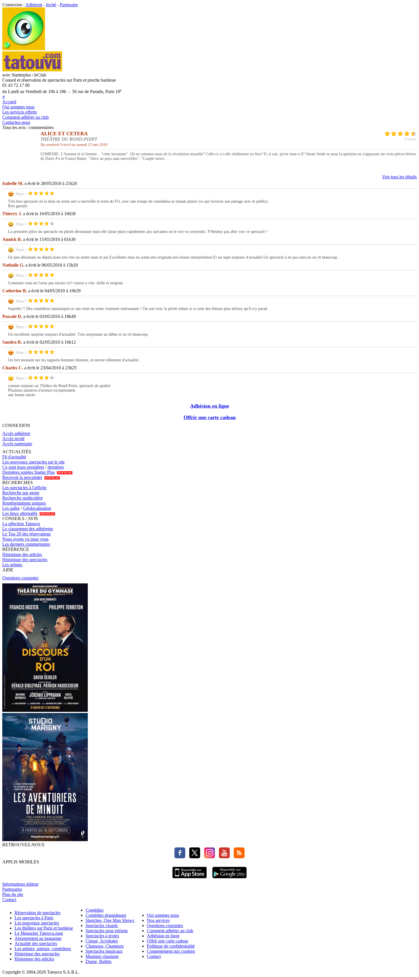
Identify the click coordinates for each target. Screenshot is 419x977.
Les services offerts (19, 112)
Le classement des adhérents (27, 528)
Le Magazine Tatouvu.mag (39, 933)
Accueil (9, 101)
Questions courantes (20, 577)
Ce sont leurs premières (23, 467)
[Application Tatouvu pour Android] (229, 879)
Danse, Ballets (98, 961)
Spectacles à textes (102, 935)
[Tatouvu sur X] (193, 856)
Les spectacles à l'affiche (24, 487)
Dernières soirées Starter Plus (28, 472)
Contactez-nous (16, 122)
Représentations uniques (24, 503)
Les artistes (12, 564)
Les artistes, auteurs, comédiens (43, 948)
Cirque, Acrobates (102, 940)
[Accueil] (23, 48)
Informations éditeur (20, 884)
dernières (56, 467)
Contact (9, 899)
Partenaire (69, 4)
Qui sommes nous (18, 106)
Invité (51, 4)
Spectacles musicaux (104, 951)
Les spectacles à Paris (34, 917)
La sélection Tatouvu (21, 523)
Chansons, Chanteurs (105, 946)
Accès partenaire (17, 443)
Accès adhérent (16, 433)
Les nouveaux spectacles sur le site (33, 462)
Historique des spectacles (24, 559)
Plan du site (12, 894)
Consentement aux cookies (171, 951)
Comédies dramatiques (106, 915)
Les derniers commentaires (26, 544)
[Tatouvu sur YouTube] (223, 856)
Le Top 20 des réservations (26, 533)
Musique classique (102, 956)
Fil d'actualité (14, 456)
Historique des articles (22, 554)
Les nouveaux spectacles (37, 922)
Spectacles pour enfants (107, 930)
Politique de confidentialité (171, 946)
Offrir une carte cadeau (210, 417)
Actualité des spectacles (36, 943)
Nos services (158, 920)
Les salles (11, 508)
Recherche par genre (20, 492)
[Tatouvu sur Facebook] (179, 856)
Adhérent (33, 4)
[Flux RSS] (238, 856)
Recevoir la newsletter (22, 477)
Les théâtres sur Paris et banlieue (44, 928)
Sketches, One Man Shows (110, 920)
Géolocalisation (37, 508)
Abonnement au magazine (38, 938)
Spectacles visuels (102, 925)
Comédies (94, 910)
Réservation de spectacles (37, 912)
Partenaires (12, 889)
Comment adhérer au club (25, 117)
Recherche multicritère (22, 497)
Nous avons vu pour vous (25, 539)
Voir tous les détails (399, 176)
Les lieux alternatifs (19, 513)
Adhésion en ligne (209, 406)
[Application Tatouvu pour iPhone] (189, 879)
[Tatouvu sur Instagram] (208, 856)
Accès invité (13, 438)
